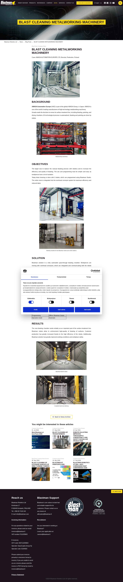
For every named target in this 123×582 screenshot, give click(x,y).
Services (62, 3)
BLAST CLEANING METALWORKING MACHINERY (48, 42)
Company (49, 3)
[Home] (8, 3)
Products (32, 3)
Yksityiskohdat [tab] (61, 277)
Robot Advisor (23, 3)
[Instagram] (110, 3)
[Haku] (120, 3)
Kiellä (35, 309)
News (55, 3)
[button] (116, 491)
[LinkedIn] (105, 3)
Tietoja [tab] (88, 277)
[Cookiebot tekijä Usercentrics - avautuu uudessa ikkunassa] (92, 271)
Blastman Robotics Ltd (10, 42)
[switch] (51, 302)
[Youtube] (113, 3)
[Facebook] (107, 3)
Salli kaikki (87, 309)
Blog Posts (28, 42)
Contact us (70, 3)
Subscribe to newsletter (84, 3)
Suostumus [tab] (34, 277)
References (41, 3)
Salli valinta (61, 309)
